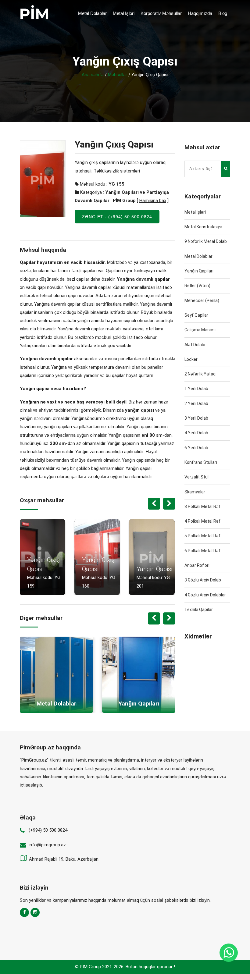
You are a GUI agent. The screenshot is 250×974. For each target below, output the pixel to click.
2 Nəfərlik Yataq (200, 373)
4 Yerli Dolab (196, 432)
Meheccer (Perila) (201, 300)
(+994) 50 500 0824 (48, 830)
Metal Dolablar (92, 13)
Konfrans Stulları (200, 462)
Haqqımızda (200, 13)
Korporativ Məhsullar (161, 13)
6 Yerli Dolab (196, 447)
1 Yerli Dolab (196, 388)
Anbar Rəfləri (196, 565)
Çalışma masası (200, 329)
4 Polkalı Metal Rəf (202, 521)
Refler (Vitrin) (197, 285)
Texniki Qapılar (198, 609)
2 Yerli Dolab (196, 403)
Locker (191, 359)
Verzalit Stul (196, 477)
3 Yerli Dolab (196, 418)
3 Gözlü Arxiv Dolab (202, 580)
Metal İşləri (123, 13)
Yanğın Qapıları (198, 270)
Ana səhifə (93, 74)
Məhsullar (117, 74)
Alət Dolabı (194, 344)
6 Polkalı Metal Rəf (202, 550)
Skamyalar (194, 491)
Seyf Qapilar (196, 315)
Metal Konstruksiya (203, 226)
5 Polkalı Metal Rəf (202, 535)
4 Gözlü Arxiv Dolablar (205, 594)
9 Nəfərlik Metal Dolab (205, 241)
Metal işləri (195, 212)
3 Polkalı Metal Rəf (202, 506)
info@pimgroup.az (47, 845)
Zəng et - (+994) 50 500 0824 (117, 216)
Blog (222, 13)
